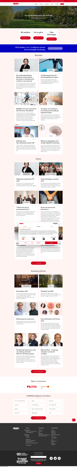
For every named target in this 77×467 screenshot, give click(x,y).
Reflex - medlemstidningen (55, 434)
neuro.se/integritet (38, 461)
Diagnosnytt (53, 435)
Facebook (51, 458)
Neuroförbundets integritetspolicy (44, 434)
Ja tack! (38, 463)
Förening (52, 430)
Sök (62, 4)
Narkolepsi (16, 408)
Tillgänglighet (40, 433)
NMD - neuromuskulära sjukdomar (37, 408)
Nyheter (52, 442)
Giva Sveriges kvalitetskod (42, 435)
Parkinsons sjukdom (52, 408)
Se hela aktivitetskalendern (38, 371)
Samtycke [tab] (25, 226)
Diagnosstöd (53, 431)
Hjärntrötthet (51, 400)
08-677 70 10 (31, 432)
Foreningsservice (54, 441)
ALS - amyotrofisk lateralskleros (20, 400)
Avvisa (26, 242)
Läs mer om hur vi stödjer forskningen (55, 48)
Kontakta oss (53, 443)
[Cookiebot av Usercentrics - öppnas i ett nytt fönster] (54, 223)
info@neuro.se (28, 439)
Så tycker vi (40, 431)
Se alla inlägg (38, 263)
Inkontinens (16, 404)
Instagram (59, 458)
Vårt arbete (40, 430)
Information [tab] (38, 226)
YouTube (55, 458)
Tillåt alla (51, 242)
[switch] (33, 239)
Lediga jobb (53, 444)
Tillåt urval (38, 242)
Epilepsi (33, 400)
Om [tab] (51, 226)
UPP (74, 419)
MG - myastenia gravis (52, 404)
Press (39, 432)
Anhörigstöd (53, 432)
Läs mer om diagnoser (39, 417)
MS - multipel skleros (35, 404)
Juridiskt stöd (53, 433)
